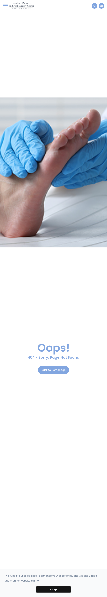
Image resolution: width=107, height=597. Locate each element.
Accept (53, 589)
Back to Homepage (53, 370)
